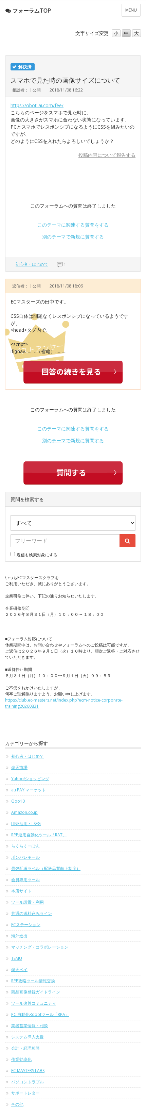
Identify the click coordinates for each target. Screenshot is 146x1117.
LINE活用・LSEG (26, 823)
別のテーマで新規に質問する (73, 236)
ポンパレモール (25, 857)
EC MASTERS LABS (27, 1070)
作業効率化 (21, 1059)
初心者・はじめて (32, 264)
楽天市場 (19, 767)
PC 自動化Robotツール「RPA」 (40, 1014)
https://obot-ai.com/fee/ (37, 105)
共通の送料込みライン (31, 913)
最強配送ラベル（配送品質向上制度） (45, 868)
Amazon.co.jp (24, 812)
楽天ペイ (19, 969)
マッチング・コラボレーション (39, 947)
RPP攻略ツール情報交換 (33, 981)
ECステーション (25, 924)
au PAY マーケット (28, 790)
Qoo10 (18, 801)
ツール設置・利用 (27, 902)
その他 (17, 1104)
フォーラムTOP (32, 10)
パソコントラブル (27, 1082)
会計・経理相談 (25, 1048)
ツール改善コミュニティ (33, 1003)
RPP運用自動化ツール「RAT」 (39, 835)
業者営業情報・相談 (29, 1026)
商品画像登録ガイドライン (35, 992)
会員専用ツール (25, 880)
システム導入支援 (27, 1037)
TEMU (16, 958)
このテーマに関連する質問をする (73, 224)
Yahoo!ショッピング (30, 779)
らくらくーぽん (25, 846)
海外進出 (19, 936)
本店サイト (21, 891)
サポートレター (25, 1093)
